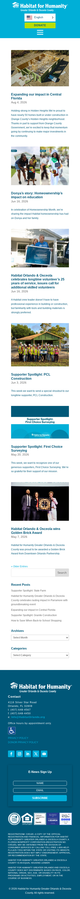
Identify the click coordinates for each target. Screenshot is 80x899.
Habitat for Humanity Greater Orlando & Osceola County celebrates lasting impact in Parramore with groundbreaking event (39, 600)
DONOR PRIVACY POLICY (23, 742)
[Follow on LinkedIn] (27, 754)
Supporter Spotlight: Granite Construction (34, 615)
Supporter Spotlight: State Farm (28, 590)
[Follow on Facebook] (11, 754)
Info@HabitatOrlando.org (28, 717)
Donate (40, 25)
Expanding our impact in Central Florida (33, 609)
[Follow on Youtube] (44, 754)
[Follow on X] (36, 754)
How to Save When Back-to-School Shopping (36, 620)
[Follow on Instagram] (19, 754)
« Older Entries (19, 566)
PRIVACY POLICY (18, 738)
